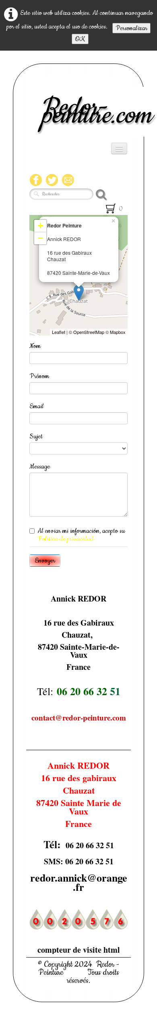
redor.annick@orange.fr (78, 882)
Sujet (36, 436)
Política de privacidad (65, 538)
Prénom (39, 376)
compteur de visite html (78, 950)
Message (39, 466)
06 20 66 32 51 (90, 845)
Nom (35, 346)
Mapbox (118, 332)
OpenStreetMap (88, 332)
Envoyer (45, 560)
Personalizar (131, 28)
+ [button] (40, 226)
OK (80, 39)
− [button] (40, 238)
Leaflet (58, 332)
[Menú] (119, 148)
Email (36, 406)
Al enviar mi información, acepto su (81, 535)
